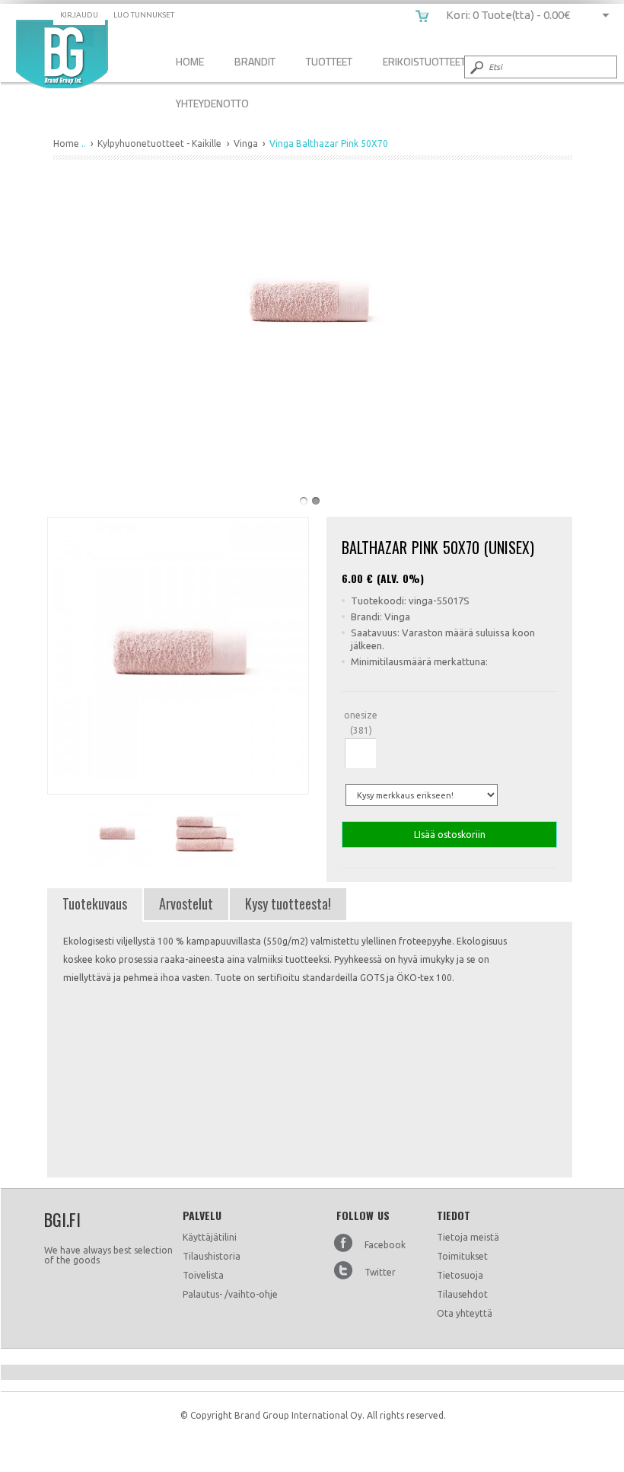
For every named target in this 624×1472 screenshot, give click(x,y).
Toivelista (203, 1275)
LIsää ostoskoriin (450, 835)
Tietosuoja (460, 1275)
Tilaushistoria (211, 1256)
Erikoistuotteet (424, 61)
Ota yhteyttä (464, 1313)
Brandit (254, 61)
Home (190, 61)
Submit (475, 67)
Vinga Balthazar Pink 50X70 (62, 54)
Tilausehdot (462, 1294)
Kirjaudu (79, 15)
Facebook (385, 1245)
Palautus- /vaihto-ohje (230, 1294)
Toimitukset (462, 1256)
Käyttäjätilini (210, 1237)
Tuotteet (329, 61)
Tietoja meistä (468, 1237)
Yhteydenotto (212, 103)
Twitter (380, 1272)
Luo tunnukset (143, 15)
